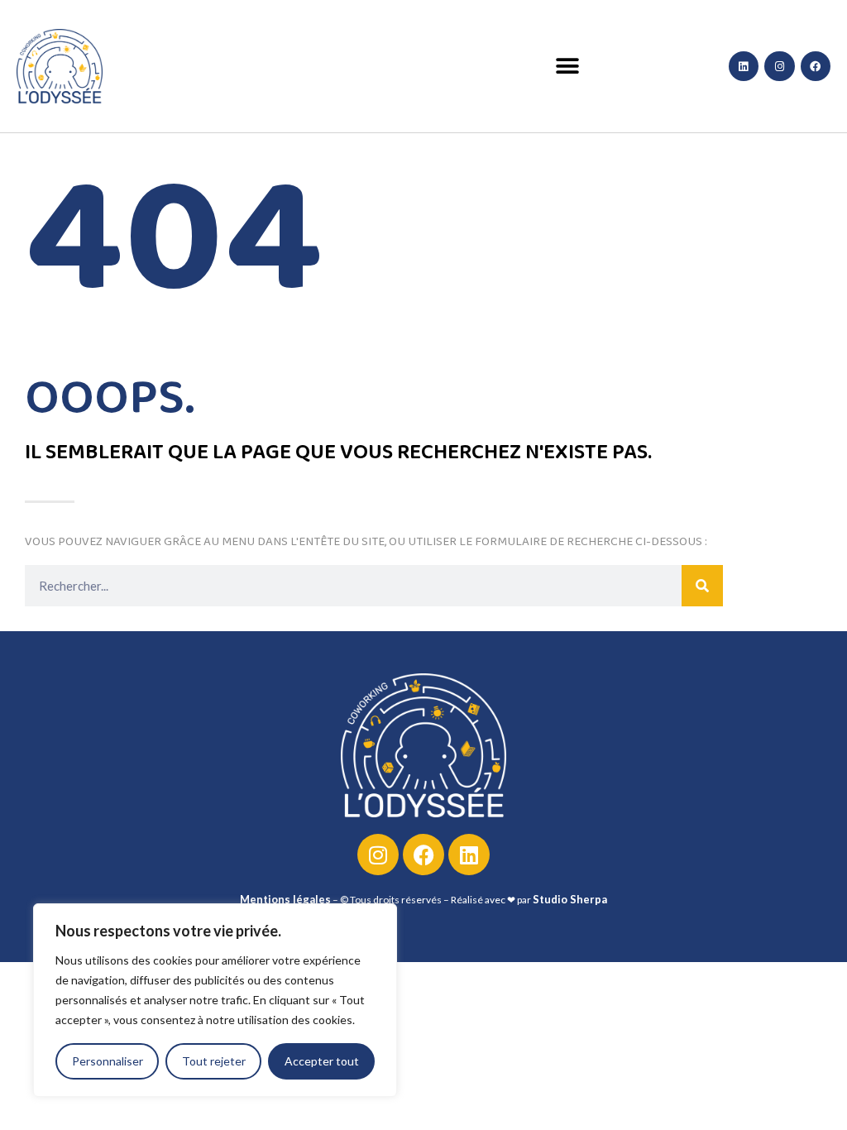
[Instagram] (779, 66)
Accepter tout (322, 1061)
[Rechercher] (702, 585)
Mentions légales (285, 899)
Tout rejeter (214, 1061)
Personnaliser (107, 1061)
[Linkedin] (743, 66)
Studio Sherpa (570, 899)
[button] (567, 66)
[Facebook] (815, 66)
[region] (215, 1000)
